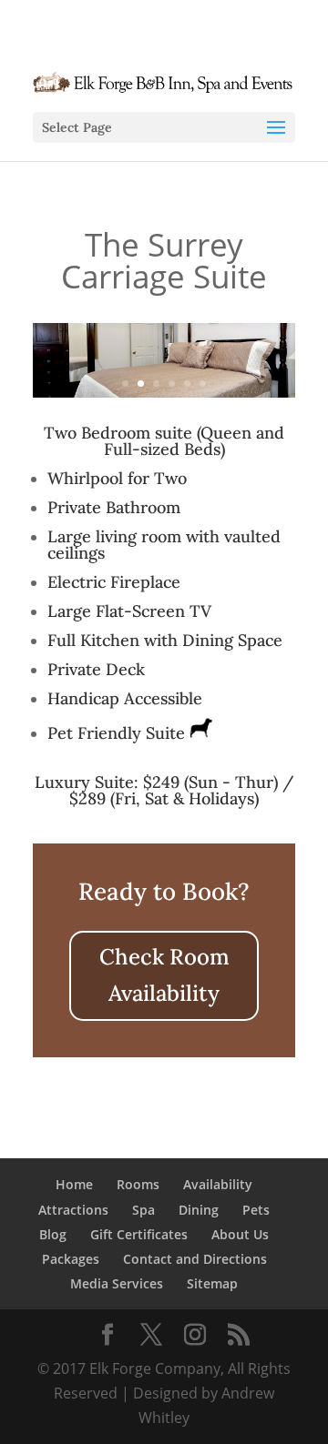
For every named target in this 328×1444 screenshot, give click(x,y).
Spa (143, 1209)
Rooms (138, 1184)
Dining (199, 1209)
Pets (256, 1209)
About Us (240, 1234)
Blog (53, 1234)
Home (74, 1184)
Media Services (116, 1283)
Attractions (73, 1209)
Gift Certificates (139, 1234)
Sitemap (212, 1283)
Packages (70, 1258)
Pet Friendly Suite (118, 732)
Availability (217, 1184)
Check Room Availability (164, 975)
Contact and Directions (195, 1258)
